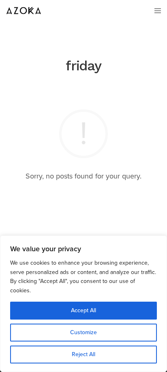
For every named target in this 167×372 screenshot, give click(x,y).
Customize (83, 332)
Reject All (83, 354)
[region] (83, 303)
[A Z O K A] (24, 10)
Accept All (83, 310)
